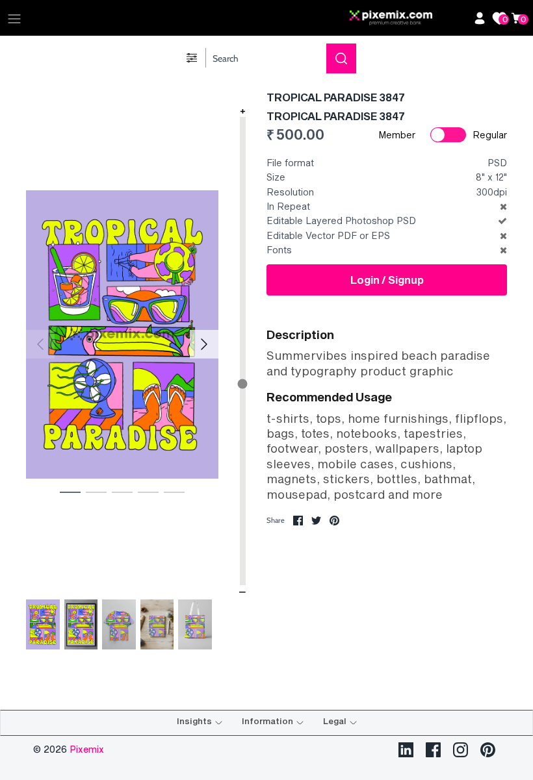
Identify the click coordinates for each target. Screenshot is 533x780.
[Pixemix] (408, 18)
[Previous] (40, 344)
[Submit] (341, 58)
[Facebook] (433, 749)
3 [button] (122, 491)
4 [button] (148, 491)
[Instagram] (460, 749)
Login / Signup (387, 279)
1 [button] (70, 491)
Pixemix (87, 749)
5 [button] (174, 491)
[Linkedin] (405, 749)
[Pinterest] (487, 749)
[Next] (204, 344)
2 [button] (96, 491)
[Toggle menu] (14, 18)
